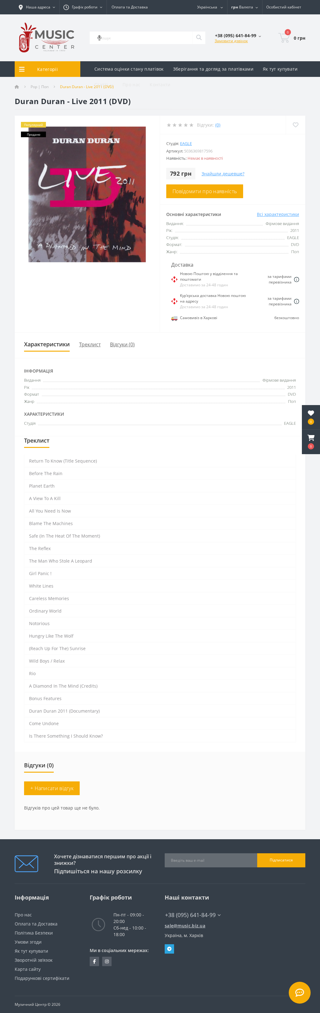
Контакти (160, 85)
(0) (217, 125)
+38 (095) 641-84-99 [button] (190, 915)
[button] (311, 442)
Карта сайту (28, 969)
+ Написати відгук (51, 788)
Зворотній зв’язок (33, 960)
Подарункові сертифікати (42, 978)
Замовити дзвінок (231, 40)
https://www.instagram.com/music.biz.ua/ (107, 961)
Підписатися (281, 860)
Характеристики (47, 344)
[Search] (198, 38)
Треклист (90, 344)
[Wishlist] (295, 125)
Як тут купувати (280, 69)
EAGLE (186, 143)
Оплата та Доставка (130, 7)
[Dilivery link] (296, 279)
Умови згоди (28, 942)
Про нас (131, 85)
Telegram (169, 949)
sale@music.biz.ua (185, 926)
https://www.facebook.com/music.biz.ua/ (94, 961)
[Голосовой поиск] (99, 37)
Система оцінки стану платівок (129, 69)
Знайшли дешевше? (223, 174)
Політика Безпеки (34, 933)
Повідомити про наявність (204, 191)
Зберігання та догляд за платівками (213, 69)
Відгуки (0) (122, 344)
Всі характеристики (278, 214)
